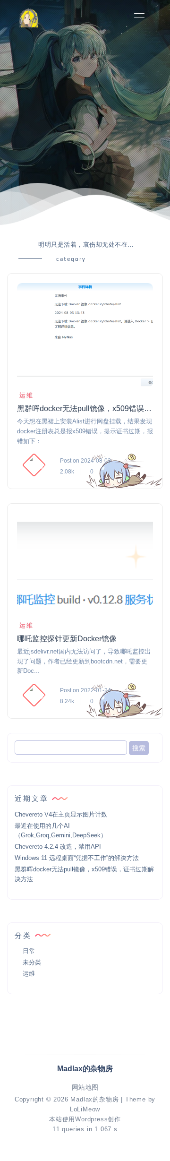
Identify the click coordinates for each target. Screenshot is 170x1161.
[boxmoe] (28, 18)
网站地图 (85, 1087)
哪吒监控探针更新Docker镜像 (67, 639)
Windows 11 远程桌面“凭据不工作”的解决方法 (77, 857)
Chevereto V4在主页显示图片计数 (61, 814)
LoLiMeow (85, 1109)
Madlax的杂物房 (94, 1099)
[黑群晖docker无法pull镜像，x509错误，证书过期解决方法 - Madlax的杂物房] (85, 335)
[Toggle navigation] (139, 18)
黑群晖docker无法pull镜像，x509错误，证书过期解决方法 (88, 408)
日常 (29, 951)
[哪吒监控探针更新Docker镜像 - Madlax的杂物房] (85, 565)
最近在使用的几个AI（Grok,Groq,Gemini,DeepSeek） (61, 830)
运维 (26, 395)
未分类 (32, 962)
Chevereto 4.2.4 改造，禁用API (58, 846)
